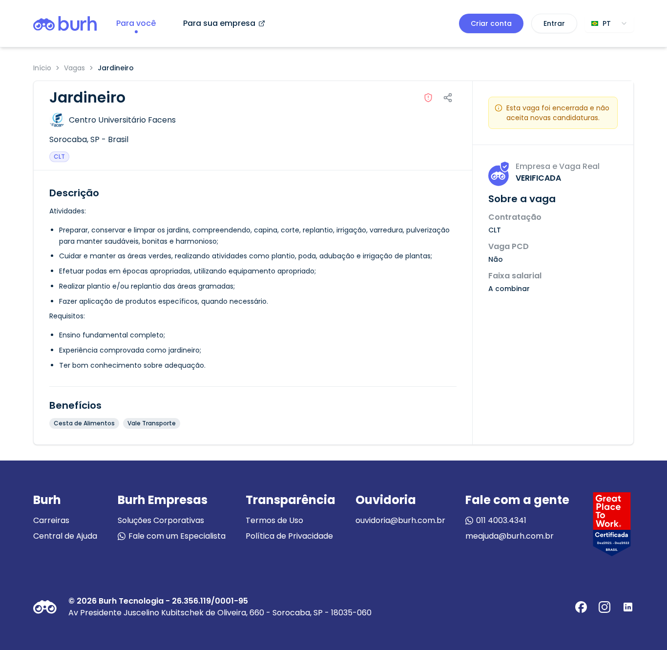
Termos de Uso (274, 520)
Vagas (74, 68)
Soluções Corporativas (161, 520)
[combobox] (609, 23)
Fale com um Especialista (177, 536)
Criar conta (491, 23)
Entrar (554, 23)
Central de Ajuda (65, 536)
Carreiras (51, 520)
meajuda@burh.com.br (509, 536)
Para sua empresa (219, 23)
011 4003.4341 (501, 520)
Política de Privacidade (289, 536)
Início (42, 68)
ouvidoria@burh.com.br (400, 520)
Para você (136, 23)
